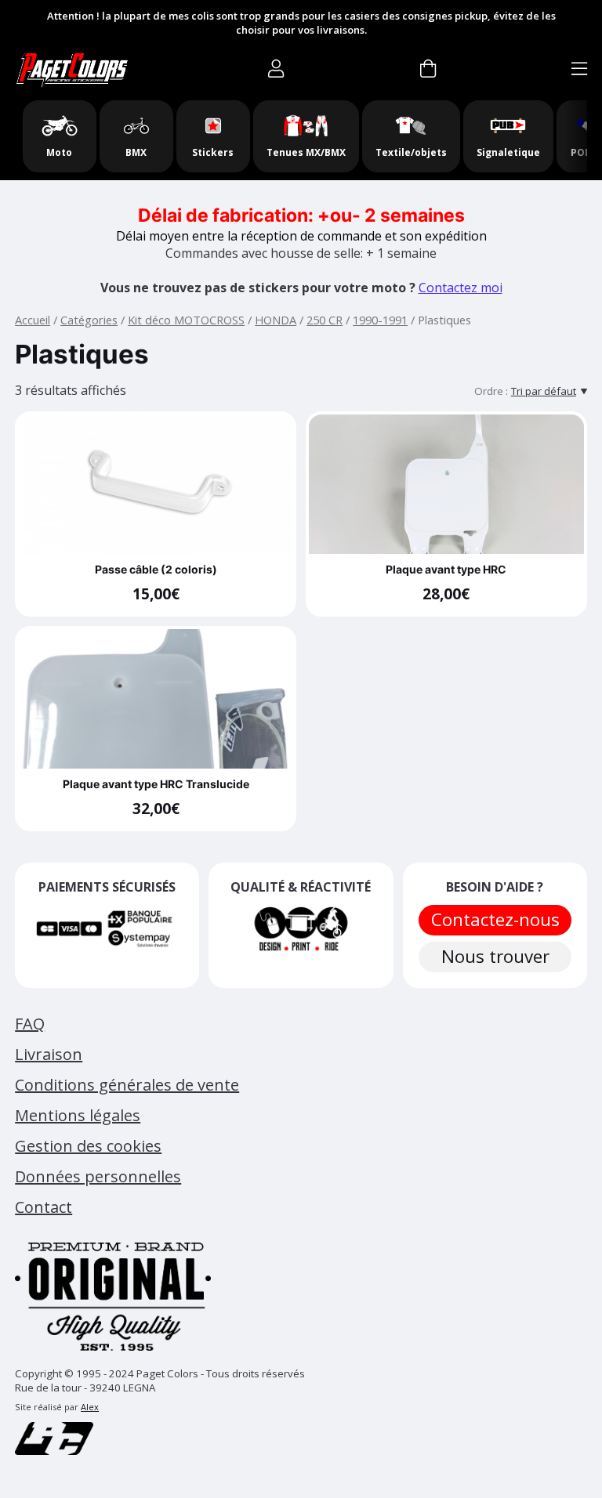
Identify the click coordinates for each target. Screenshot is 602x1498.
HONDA (275, 319)
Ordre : (491, 391)
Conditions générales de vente (127, 1084)
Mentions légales (77, 1115)
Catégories (89, 319)
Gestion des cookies (88, 1145)
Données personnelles (98, 1176)
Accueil (32, 319)
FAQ (30, 1023)
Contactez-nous (494, 919)
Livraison (48, 1054)
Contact (43, 1207)
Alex (90, 1407)
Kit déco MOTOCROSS (186, 319)
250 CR (324, 319)
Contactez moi (460, 287)
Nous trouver (495, 956)
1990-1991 (380, 319)
